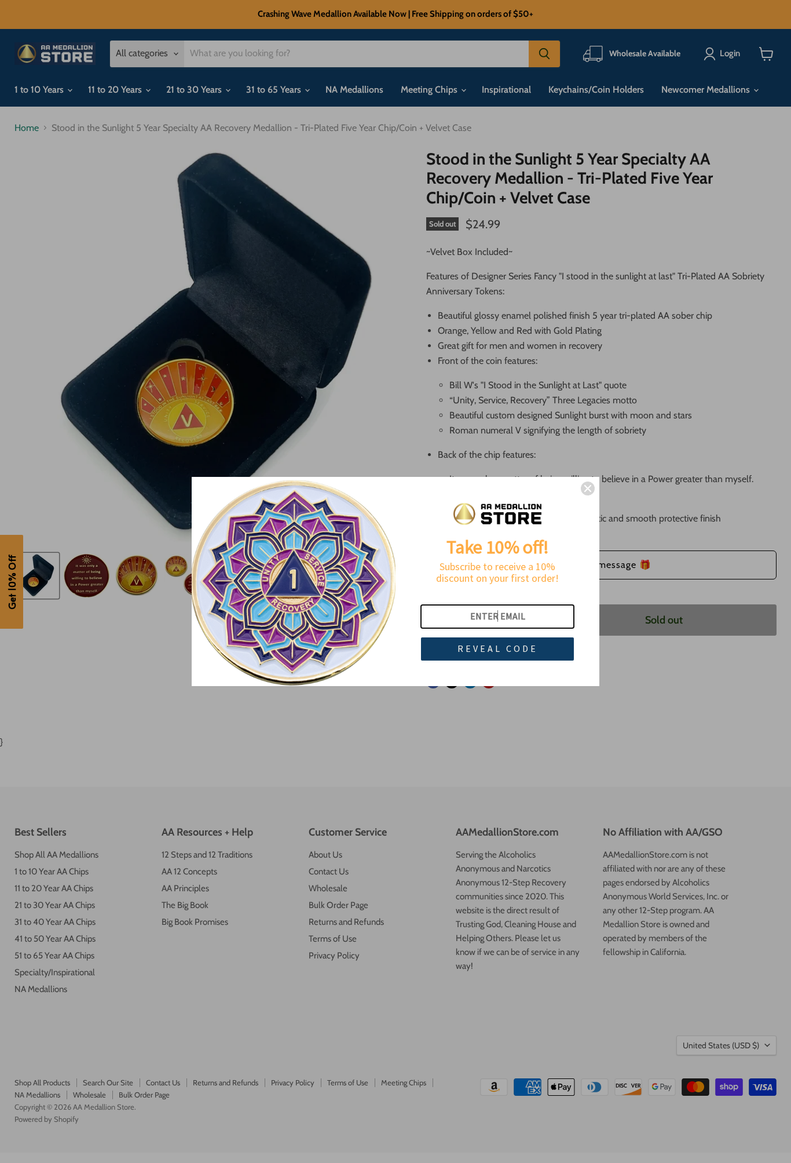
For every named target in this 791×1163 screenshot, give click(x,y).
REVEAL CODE (497, 648)
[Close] (588, 488)
